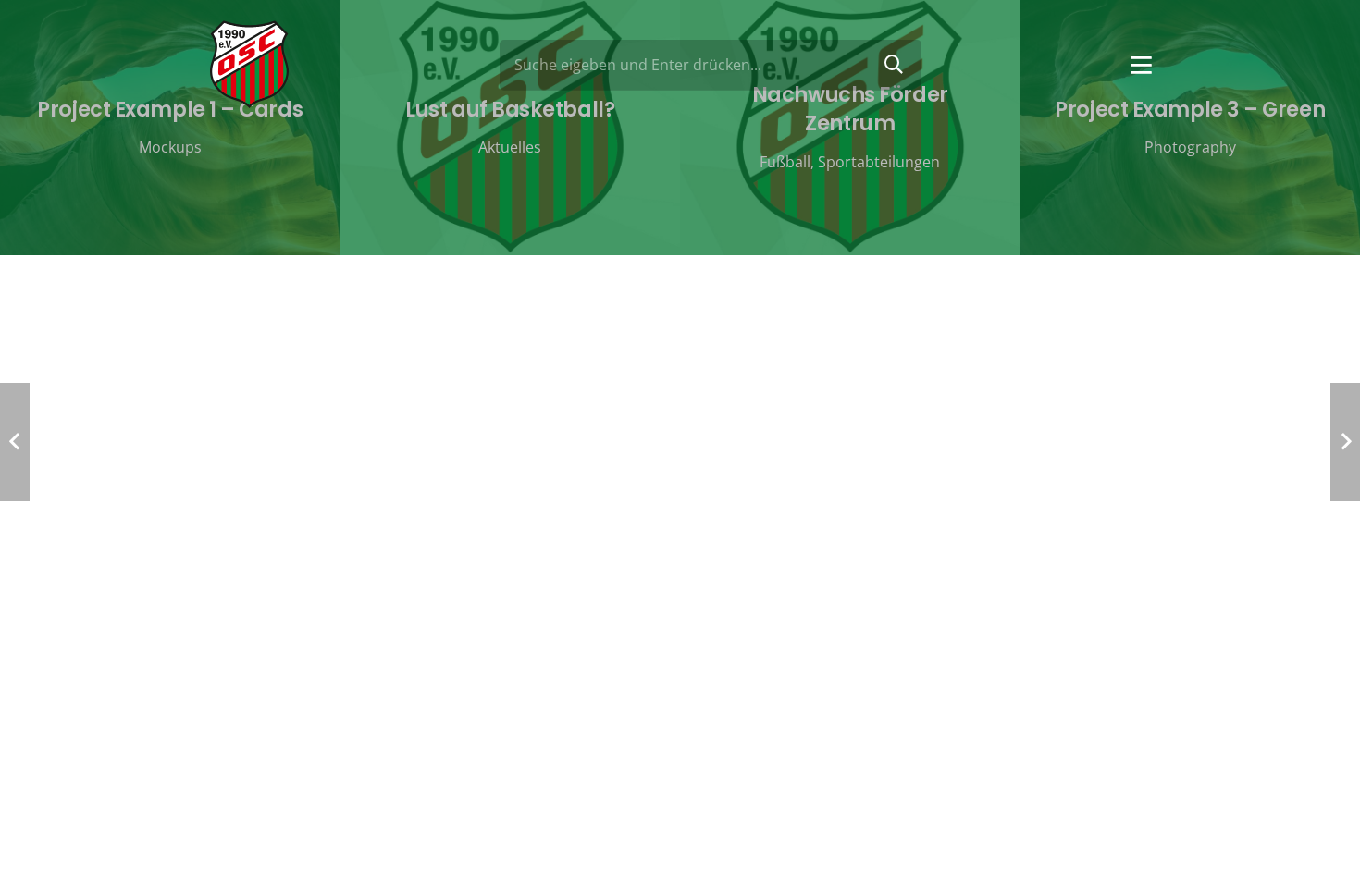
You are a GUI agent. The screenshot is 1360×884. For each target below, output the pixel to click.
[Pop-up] (1141, 65)
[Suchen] (893, 64)
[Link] (249, 64)
